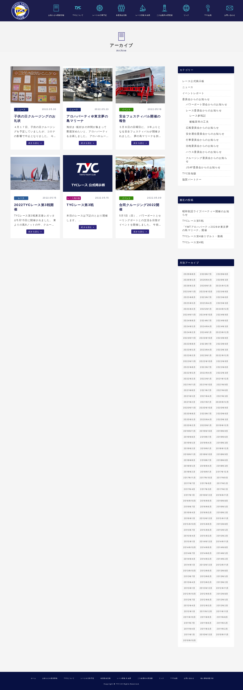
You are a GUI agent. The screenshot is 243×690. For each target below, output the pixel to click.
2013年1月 (189, 588)
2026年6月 (222, 274)
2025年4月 (206, 303)
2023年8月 (190, 344)
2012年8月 (222, 594)
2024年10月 (206, 314)
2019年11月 (189, 431)
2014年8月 (222, 547)
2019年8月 (190, 437)
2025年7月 (206, 297)
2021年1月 (206, 402)
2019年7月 (206, 437)
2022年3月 (222, 373)
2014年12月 (206, 541)
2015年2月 (222, 536)
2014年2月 (222, 559)
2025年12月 (222, 285)
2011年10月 (189, 617)
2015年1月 (189, 541)
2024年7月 (206, 320)
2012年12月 (206, 588)
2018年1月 (206, 471)
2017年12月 (222, 471)
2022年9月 (222, 361)
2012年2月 (222, 605)
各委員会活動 (121, 15)
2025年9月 (222, 291)
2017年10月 (206, 477)
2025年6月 (222, 297)
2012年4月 (190, 605)
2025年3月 (222, 303)
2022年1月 (206, 378)
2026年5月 (190, 280)
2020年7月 (206, 413)
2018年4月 (206, 466)
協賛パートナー (192, 179)
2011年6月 (206, 623)
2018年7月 (206, 460)
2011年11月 (222, 611)
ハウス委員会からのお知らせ (204, 151)
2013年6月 (206, 576)
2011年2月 (222, 629)
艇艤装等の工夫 (199, 121)
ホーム (33, 678)
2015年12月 (206, 518)
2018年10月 (206, 454)
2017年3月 (206, 489)
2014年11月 (222, 541)
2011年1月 (189, 634)
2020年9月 (222, 407)
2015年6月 (206, 530)
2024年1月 (206, 332)
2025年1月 (206, 309)
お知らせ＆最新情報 (56, 15)
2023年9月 (222, 338)
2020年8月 (190, 413)
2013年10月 (189, 570)
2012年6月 (206, 599)
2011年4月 (189, 629)
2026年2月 (190, 285)
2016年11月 (222, 495)
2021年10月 (206, 384)
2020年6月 (222, 413)
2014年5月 (222, 553)
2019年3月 (222, 443)
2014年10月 (189, 547)
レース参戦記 (197, 115)
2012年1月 (189, 611)
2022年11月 (189, 361)
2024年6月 (222, 320)
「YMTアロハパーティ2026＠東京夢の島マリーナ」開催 (205, 228)
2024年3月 (222, 326)
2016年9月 (206, 500)
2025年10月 (206, 291)
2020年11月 (189, 407)
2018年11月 (189, 454)
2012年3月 (206, 605)
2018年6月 (222, 460)
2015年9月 (206, 524)
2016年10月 (189, 500)
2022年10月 (206, 361)
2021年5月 (190, 396)
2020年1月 (206, 425)
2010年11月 (222, 634)
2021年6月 (222, 390)
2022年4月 (206, 373)
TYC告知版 (189, 173)
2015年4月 (190, 536)
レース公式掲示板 (193, 81)
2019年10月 (206, 431)
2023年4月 (206, 349)
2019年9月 (222, 431)
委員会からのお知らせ (196, 99)
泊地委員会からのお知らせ (202, 145)
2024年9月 (222, 314)
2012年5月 (222, 599)
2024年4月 (206, 326)
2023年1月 (206, 355)
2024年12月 (222, 309)
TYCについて (78, 15)
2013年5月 (222, 576)
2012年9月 (206, 594)
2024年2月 (190, 332)
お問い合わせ (229, 15)
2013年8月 (222, 570)
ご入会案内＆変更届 (165, 15)
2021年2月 (190, 402)
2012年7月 (189, 599)
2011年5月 (222, 623)
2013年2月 (222, 582)
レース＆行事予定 (100, 15)
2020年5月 (190, 419)
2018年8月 (190, 460)
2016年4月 (190, 512)
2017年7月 (189, 483)
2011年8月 (222, 617)
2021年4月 (206, 396)
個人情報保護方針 (207, 678)
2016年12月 (206, 495)
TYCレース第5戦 (193, 220)
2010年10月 (189, 640)
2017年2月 (222, 489)
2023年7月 (206, 344)
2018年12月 (222, 448)
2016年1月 (189, 518)
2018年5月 (190, 466)
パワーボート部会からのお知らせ (206, 104)
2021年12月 (222, 378)
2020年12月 (222, 402)
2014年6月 (206, 553)
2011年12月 (206, 611)
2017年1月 (189, 495)
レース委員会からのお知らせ (204, 110)
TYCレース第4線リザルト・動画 (202, 236)
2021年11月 (189, 384)
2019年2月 (190, 448)
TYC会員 (208, 15)
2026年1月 (206, 285)
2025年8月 (190, 297)
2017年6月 (206, 483)
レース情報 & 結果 (143, 15)
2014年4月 (190, 559)
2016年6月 (206, 506)
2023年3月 (222, 349)
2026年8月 (190, 274)
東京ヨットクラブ (20, 10)
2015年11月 (222, 518)
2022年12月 (222, 355)
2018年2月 (190, 471)
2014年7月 (189, 553)
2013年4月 (190, 582)
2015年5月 (222, 530)
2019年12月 (222, 425)
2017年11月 (189, 477)
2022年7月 (206, 367)
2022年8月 (190, 367)
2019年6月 (222, 437)
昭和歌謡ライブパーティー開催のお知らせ (205, 213)
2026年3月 (222, 280)
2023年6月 (222, 344)
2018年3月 (222, 466)
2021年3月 (222, 396)
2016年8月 (222, 500)
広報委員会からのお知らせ (202, 127)
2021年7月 (206, 390)
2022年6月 (222, 367)
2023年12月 (222, 332)
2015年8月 (222, 524)
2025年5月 (190, 303)
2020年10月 (206, 407)
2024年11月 (189, 314)
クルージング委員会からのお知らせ (206, 159)
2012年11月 (222, 588)
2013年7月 (189, 576)
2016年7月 (189, 506)
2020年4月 (206, 419)
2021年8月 (190, 390)
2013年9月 (206, 570)
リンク (186, 15)
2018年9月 (222, 454)
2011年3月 (206, 629)
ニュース (187, 87)
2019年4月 (206, 443)
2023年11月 (189, 338)
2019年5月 (190, 443)
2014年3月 (206, 559)
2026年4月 (206, 280)
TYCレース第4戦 (193, 242)
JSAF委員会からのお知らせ (203, 167)
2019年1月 (206, 448)
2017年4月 (189, 489)
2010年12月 (206, 634)
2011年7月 (189, 623)
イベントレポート (193, 93)
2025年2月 (190, 309)
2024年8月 (190, 320)
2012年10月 (189, 594)
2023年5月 (190, 349)
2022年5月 (190, 373)
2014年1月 (189, 565)
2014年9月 (206, 547)
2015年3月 (206, 536)
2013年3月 (206, 582)
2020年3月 (222, 419)
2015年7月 (189, 530)
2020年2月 (190, 425)
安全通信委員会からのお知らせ (205, 133)
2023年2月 (190, 355)
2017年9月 (222, 477)
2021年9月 (222, 384)
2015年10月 (189, 524)
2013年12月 (206, 565)
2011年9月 (206, 617)
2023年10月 (206, 338)
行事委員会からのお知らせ (202, 139)
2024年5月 (190, 326)
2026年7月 (206, 274)
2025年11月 (189, 291)
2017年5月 (222, 483)
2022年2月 (190, 378)
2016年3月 (206, 512)
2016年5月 (222, 506)
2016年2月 (222, 512)
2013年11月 (222, 565)
